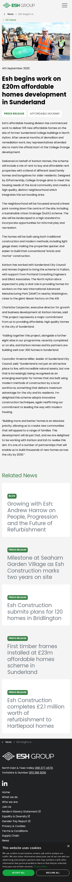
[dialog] (36, 862)
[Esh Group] (19, 5)
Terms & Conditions (15, 831)
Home (6, 792)
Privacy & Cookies (13, 826)
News (5, 840)
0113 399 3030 (37, 773)
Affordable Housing (45, 114)
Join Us (6, 807)
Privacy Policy (40, 866)
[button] (36, 41)
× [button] (68, 846)
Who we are (10, 802)
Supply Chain (10, 836)
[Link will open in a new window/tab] (4, 783)
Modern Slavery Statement (20, 811)
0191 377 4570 (44, 768)
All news (10, 20)
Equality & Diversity (14, 816)
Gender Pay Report (14, 821)
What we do (10, 797)
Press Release (14, 114)
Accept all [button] (18, 872)
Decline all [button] (53, 872)
